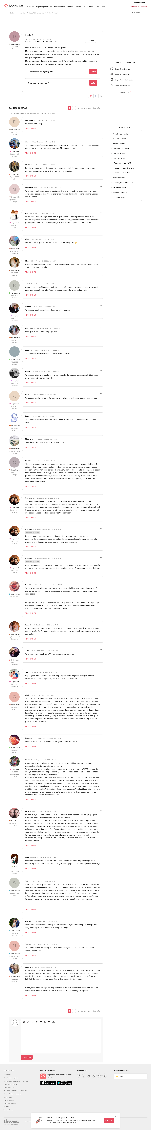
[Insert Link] (36, 1021)
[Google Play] (64, 1085)
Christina (29, 328)
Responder (26, 1057)
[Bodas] (14, 6)
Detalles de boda (119, 187)
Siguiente (96, 108)
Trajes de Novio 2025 (122, 163)
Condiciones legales (11, 1078)
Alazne (28, 921)
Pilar (27, 625)
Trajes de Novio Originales (124, 168)
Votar (93, 71)
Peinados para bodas (121, 134)
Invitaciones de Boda (120, 178)
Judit (27, 651)
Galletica (28, 585)
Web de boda (8, 1110)
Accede (134, 7)
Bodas (12, 13)
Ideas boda (88, 7)
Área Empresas (141, 2)
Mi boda (30, 7)
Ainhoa (28, 307)
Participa (108, 1120)
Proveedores (59, 7)
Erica (27, 857)
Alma (27, 142)
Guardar (91, 40)
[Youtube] (99, 1076)
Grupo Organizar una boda (124, 69)
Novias (70, 7)
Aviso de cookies (10, 1087)
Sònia (27, 372)
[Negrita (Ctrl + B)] (24, 1021)
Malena (28, 439)
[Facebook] (79, 1076)
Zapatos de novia (119, 139)
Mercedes (29, 188)
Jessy (27, 350)
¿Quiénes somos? (10, 1103)
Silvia (27, 672)
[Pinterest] (89, 1076)
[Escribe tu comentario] (61, 1038)
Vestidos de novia (119, 144)
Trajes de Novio (119, 158)
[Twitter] (84, 1076)
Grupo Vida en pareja (36, 13)
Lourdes (28, 738)
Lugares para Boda (44, 7)
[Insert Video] (49, 1021)
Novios (78, 7)
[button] (90, 96)
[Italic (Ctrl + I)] (28, 1021)
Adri (27, 394)
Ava (26, 213)
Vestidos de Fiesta (120, 192)
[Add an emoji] (40, 1021)
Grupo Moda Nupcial (122, 74)
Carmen (28, 498)
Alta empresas (9, 1100)
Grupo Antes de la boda (124, 80)
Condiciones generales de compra (16, 1081)
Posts (49, 13)
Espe (27, 811)
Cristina (28, 461)
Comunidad (100, 7)
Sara (27, 416)
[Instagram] (94, 1076)
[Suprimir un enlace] (32, 1021)
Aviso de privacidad (10, 1084)
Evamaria (29, 120)
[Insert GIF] (53, 1021)
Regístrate (142, 7)
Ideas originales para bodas (123, 182)
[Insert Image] (45, 1021)
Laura (27, 165)
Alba (27, 239)
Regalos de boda (119, 153)
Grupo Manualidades (122, 85)
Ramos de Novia (119, 197)
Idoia (27, 261)
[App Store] (48, 1085)
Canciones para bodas (121, 148)
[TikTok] (104, 1076)
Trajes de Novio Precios (123, 173)
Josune (28, 967)
